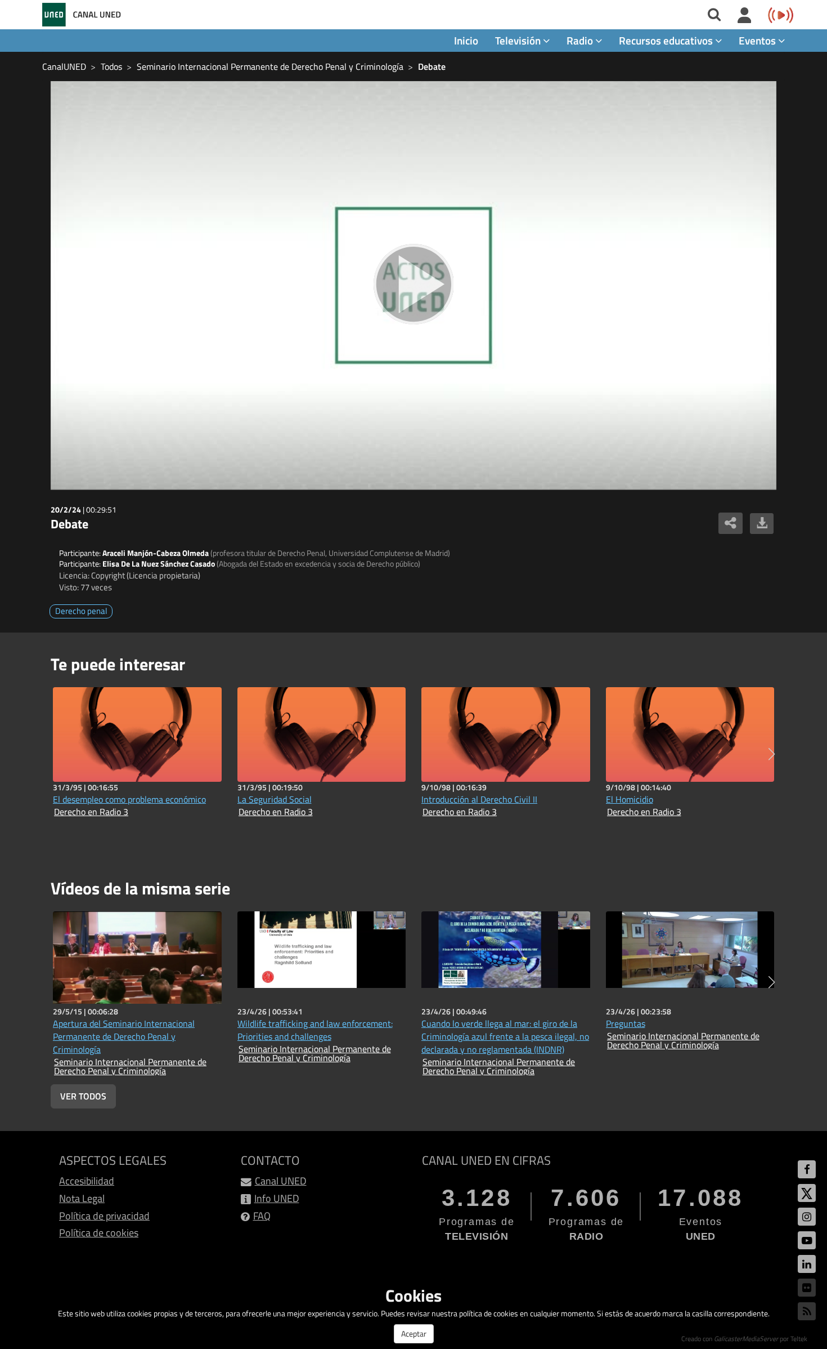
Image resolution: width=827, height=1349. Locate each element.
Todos (111, 66)
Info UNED (276, 1198)
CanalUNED (64, 66)
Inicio (466, 40)
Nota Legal (82, 1198)
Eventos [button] (758, 40)
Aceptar (413, 1333)
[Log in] (744, 16)
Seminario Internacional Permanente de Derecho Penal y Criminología (270, 66)
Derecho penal (81, 610)
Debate (432, 66)
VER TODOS (83, 1096)
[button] (771, 754)
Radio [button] (581, 40)
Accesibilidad (86, 1180)
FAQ (262, 1215)
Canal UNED (281, 1180)
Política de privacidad (104, 1215)
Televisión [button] (519, 40)
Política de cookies (98, 1232)
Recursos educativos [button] (667, 40)
